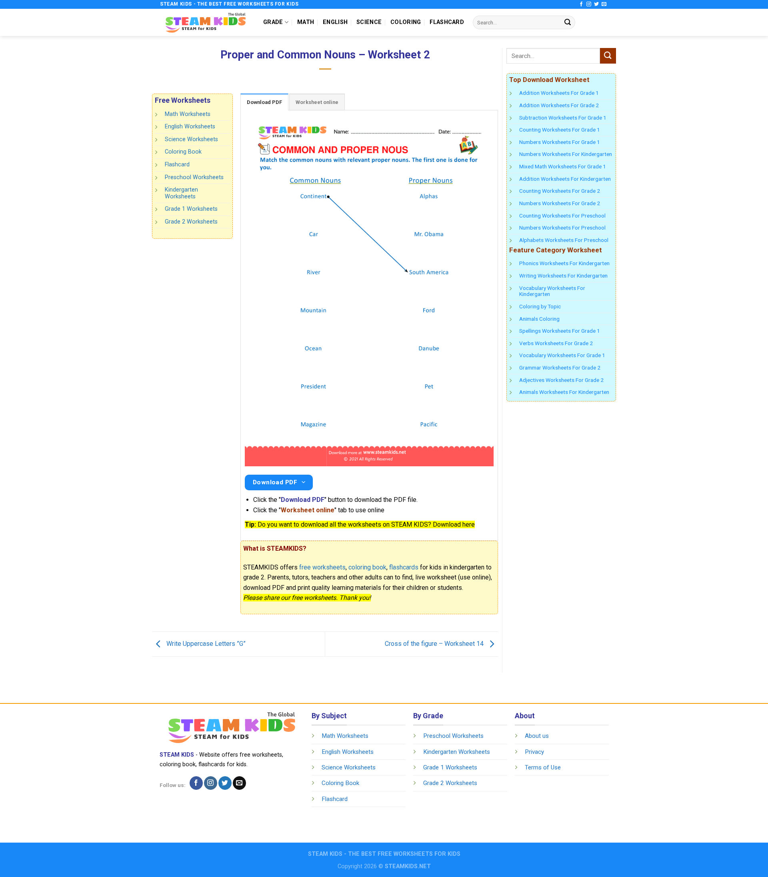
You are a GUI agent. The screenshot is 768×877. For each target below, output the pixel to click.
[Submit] (567, 22)
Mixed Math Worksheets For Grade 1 (562, 166)
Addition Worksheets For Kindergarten (565, 179)
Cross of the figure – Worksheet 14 (435, 643)
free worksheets (322, 567)
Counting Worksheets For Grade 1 (559, 129)
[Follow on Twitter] (596, 4)
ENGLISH (335, 22)
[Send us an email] (604, 4)
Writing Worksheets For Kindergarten (563, 275)
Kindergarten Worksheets (181, 193)
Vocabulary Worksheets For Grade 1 (562, 355)
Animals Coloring (539, 319)
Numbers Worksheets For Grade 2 (559, 203)
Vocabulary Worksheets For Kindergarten (552, 291)
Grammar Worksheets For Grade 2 (559, 367)
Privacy (534, 751)
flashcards (403, 567)
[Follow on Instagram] (588, 4)
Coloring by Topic (540, 306)
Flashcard (177, 164)
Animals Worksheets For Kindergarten (564, 392)
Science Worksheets (191, 139)
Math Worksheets (187, 114)
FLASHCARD (447, 22)
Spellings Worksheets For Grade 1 (559, 331)
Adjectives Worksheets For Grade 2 (561, 380)
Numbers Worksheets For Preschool (562, 227)
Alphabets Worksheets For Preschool (563, 240)
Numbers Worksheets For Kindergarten (565, 154)
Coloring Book (183, 151)
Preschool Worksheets (194, 177)
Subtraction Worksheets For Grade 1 (562, 117)
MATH (305, 22)
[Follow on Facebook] (581, 4)
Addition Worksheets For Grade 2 (559, 105)
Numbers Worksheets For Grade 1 (559, 142)
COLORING (405, 22)
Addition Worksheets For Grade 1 (559, 93)
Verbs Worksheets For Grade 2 (556, 343)
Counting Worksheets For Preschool (562, 215)
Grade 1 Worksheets (191, 209)
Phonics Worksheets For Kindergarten (564, 263)
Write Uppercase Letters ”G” (205, 643)
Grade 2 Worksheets (191, 221)
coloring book (367, 567)
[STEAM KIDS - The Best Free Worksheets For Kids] (205, 22)
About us (537, 735)
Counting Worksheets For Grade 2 (559, 191)
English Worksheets (190, 126)
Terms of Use (543, 767)
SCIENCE (369, 22)
